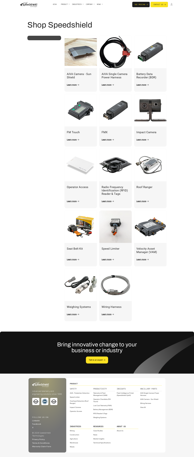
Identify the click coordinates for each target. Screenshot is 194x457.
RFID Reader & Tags (100, 413)
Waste (72, 447)
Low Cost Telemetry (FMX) (102, 405)
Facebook (36, 424)
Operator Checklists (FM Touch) (102, 400)
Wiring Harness (111, 307)
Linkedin (36, 421)
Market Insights (98, 439)
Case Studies (98, 431)
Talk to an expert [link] (96, 360)
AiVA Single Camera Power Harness (115, 75)
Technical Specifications (102, 443)
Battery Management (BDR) (103, 409)
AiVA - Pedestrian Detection (79, 393)
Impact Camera (146, 132)
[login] (171, 4)
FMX (105, 132)
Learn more (72, 85)
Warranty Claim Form (41, 447)
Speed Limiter (110, 248)
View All (143, 407)
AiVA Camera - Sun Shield (79, 75)
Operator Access (77, 187)
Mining (72, 431)
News (95, 435)
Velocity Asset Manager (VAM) (146, 250)
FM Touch (73, 132)
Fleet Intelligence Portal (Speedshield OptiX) (125, 394)
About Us (120, 431)
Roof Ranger (144, 187)
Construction (74, 435)
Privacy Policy (38, 439)
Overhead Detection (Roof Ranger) (79, 402)
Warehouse (74, 443)
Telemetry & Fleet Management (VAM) (100, 394)
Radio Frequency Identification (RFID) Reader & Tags (115, 190)
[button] (65, 4)
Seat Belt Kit (75, 248)
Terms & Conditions (41, 443)
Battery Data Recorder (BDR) (146, 75)
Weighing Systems (79, 307)
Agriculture (74, 439)
